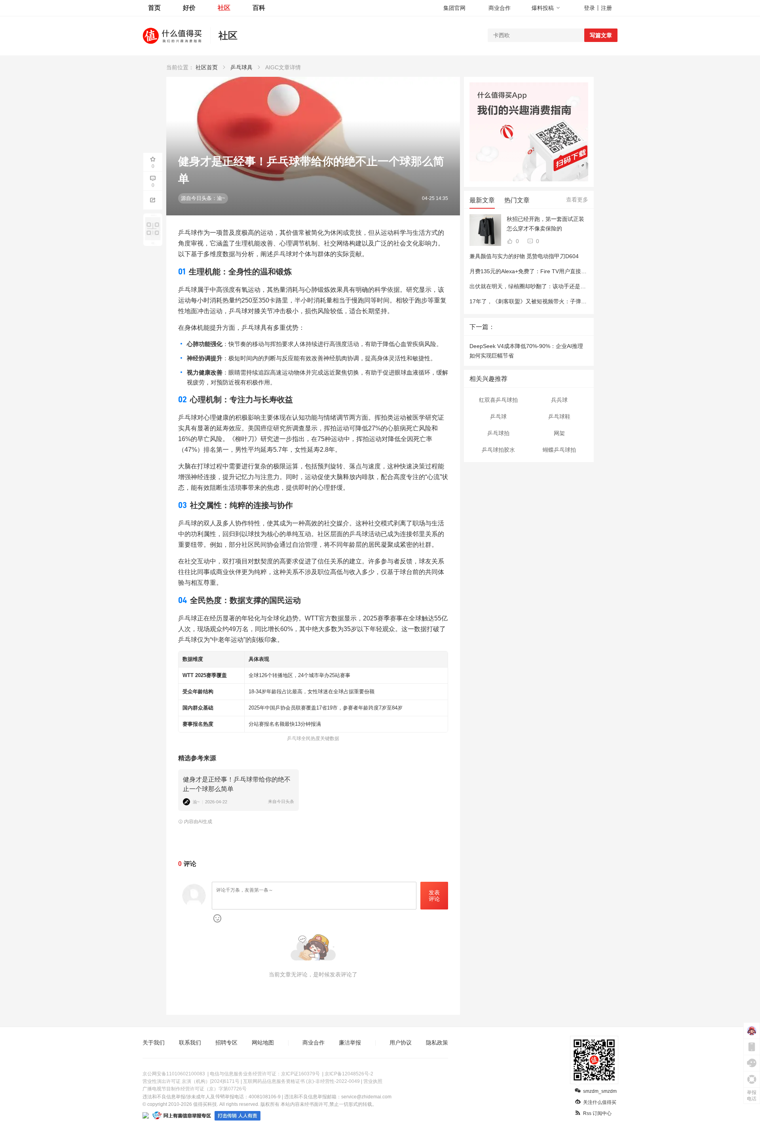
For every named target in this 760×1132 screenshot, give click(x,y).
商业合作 (499, 8)
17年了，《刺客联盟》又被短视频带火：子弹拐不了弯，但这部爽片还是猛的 (564, 301)
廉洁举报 (350, 1042)
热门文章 (517, 200)
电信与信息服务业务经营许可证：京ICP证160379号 (265, 1074)
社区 (224, 7)
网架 (559, 433)
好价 (189, 7)
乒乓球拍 (498, 433)
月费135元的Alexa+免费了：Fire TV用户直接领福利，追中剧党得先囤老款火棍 (566, 271)
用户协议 (401, 1042)
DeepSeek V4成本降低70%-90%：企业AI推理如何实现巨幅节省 (526, 351)
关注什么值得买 (599, 1102)
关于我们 (153, 1042)
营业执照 (372, 1081)
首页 (154, 7)
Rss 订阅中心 (597, 1113)
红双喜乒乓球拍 (498, 400)
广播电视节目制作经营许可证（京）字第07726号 (194, 1089)
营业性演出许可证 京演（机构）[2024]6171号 (190, 1081)
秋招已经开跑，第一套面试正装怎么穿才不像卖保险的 (545, 224)
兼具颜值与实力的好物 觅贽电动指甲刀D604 (524, 256)
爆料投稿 (543, 8)
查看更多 (577, 199)
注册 (606, 8)
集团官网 (454, 8)
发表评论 (434, 895)
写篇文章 (601, 35)
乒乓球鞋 (559, 416)
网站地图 (263, 1042)
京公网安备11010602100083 (173, 1074)
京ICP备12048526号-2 (349, 1074)
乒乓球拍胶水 (498, 450)
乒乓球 (498, 416)
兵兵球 (559, 400)
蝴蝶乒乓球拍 (559, 450)
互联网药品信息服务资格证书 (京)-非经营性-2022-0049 (301, 1081)
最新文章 (482, 200)
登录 (589, 8)
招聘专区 (226, 1042)
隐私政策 (437, 1042)
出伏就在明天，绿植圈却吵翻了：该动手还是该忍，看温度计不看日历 (555, 286)
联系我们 (190, 1042)
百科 (259, 7)
